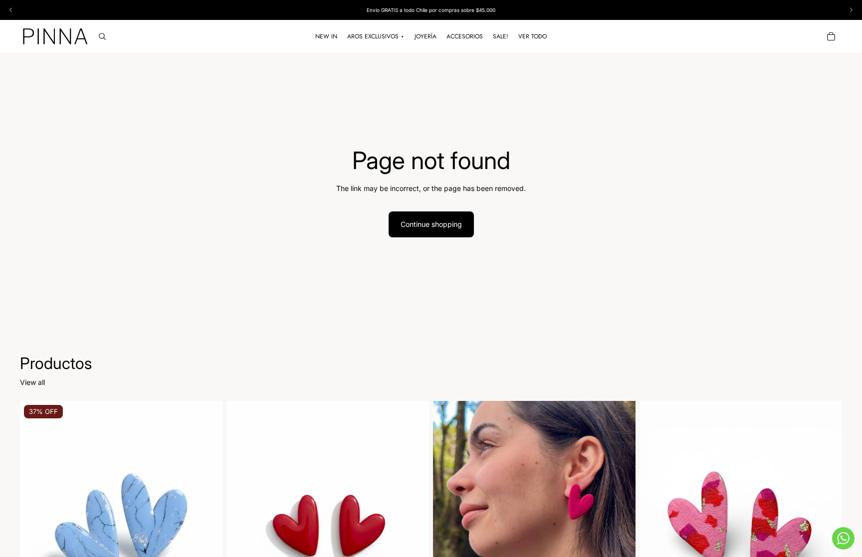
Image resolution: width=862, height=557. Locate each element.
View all (32, 382)
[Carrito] (831, 36)
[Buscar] (102, 36)
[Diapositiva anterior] (35, 528)
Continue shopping (431, 224)
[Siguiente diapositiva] (207, 528)
